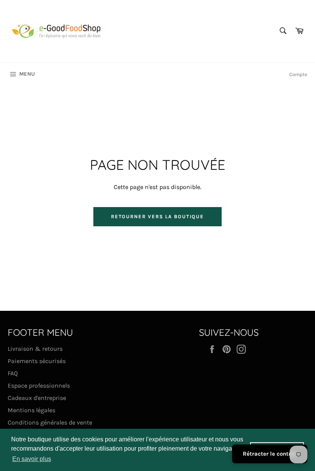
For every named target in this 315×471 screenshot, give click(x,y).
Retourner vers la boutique (157, 216)
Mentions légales (31, 410)
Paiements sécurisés (37, 361)
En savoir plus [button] (31, 459)
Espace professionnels (39, 385)
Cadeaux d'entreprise (37, 397)
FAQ (13, 373)
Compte (298, 74)
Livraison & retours (35, 348)
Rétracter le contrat (270, 453)
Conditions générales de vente (50, 422)
